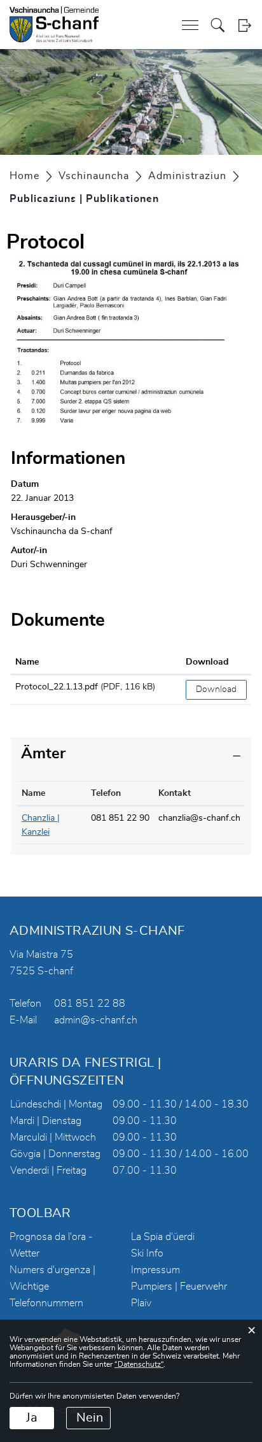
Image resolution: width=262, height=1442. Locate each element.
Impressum (155, 1270)
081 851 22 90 (120, 818)
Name (27, 662)
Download (207, 662)
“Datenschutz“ (138, 1364)
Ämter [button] (43, 753)
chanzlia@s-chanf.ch (199, 818)
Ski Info (147, 1253)
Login (244, 25)
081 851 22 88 (89, 1004)
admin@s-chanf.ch (95, 1020)
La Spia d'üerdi (163, 1237)
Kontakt (174, 793)
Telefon (106, 793)
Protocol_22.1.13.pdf (56, 686)
